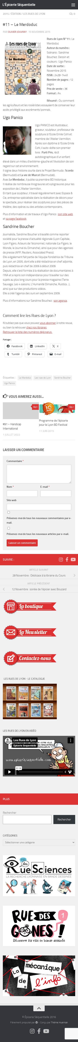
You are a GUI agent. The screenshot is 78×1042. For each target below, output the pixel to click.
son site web (65, 214)
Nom (10, 486)
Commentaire (15, 461)
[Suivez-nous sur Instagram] (60, 559)
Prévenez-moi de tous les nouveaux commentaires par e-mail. (39, 520)
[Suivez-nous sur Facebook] (67, 559)
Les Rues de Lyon (34, 13)
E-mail (45, 486)
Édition (16, 13)
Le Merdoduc (25, 377)
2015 (6, 13)
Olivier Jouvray (17, 31)
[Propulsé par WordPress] (36, 1022)
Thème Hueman (59, 1022)
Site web (11, 500)
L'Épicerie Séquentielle (18, 4)
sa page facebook (16, 218)
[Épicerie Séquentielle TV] (73, 559)
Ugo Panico (9, 383)
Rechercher (9, 812)
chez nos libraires (36, 327)
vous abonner (48, 323)
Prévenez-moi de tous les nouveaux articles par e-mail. (38, 534)
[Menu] (73, 4)
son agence (60, 300)
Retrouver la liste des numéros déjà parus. (27, 332)
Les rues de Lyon (43, 377)
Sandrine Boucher (62, 377)
